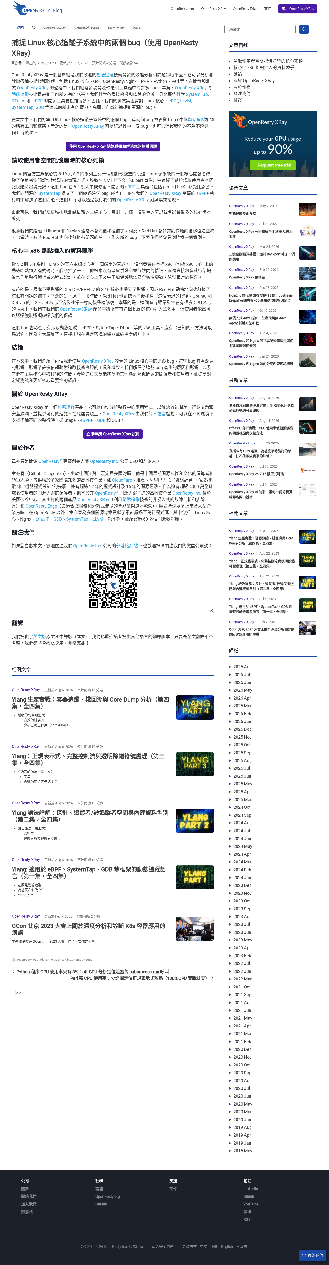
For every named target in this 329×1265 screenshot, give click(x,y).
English (227, 1247)
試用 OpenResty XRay (298, 9)
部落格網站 (127, 545)
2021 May (242, 1017)
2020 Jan (242, 1119)
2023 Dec (242, 885)
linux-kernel (115, 27)
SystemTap (197, 94)
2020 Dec (242, 1049)
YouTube (250, 1204)
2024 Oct (241, 807)
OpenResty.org (107, 1196)
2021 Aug (242, 1002)
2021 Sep (242, 994)
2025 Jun (242, 776)
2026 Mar (242, 705)
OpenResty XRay (213, 9)
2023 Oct (241, 900)
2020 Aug (242, 1080)
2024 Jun (242, 838)
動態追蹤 (105, 74)
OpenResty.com (182, 9)
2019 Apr (242, 1135)
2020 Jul (241, 1088)
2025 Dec (242, 729)
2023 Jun (242, 932)
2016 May (242, 1150)
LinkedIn (250, 1188)
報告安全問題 (163, 1247)
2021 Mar (242, 1033)
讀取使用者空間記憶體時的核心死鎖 (268, 61)
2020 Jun (242, 1096)
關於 (25, 1188)
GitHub (101, 1204)
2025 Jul (241, 768)
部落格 (27, 1212)
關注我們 (242, 93)
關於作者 (242, 87)
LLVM (185, 100)
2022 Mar (242, 978)
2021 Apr (242, 1025)
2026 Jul (241, 674)
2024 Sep (242, 815)
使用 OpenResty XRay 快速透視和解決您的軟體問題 (113, 146)
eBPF (38, 100)
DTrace (18, 100)
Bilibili (248, 1196)
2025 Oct (241, 744)
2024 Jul (241, 830)
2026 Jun (242, 682)
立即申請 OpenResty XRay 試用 (113, 434)
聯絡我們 (29, 1196)
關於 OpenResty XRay (254, 80)
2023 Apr (242, 947)
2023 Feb (242, 955)
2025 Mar (242, 799)
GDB (39, 107)
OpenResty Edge (245, 9)
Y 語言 (160, 413)
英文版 (39, 636)
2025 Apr (242, 791)
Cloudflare (122, 480)
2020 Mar (242, 1111)
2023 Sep (242, 908)
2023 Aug (242, 916)
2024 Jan (242, 877)
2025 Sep (242, 752)
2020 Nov (242, 1057)
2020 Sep (242, 1072)
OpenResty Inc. (104, 461)
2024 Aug (242, 822)
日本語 (241, 1247)
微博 (247, 1212)
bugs (136, 27)
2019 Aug (242, 1127)
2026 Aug (242, 666)
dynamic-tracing (86, 27)
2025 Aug (242, 760)
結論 (237, 74)
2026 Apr (242, 698)
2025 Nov (242, 737)
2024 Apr (242, 854)
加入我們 (29, 1204)
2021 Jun (242, 1010)
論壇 (99, 1188)
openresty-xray (54, 27)
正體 (214, 1247)
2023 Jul (241, 924)
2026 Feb (242, 713)
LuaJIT (42, 519)
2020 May (242, 1103)
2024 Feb (242, 869)
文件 (267, 9)
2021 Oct (241, 986)
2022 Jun (242, 971)
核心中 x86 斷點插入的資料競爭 (263, 67)
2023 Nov (242, 893)
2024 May (242, 846)
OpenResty (50, 461)
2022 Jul (241, 963)
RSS (247, 1219)
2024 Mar (242, 861)
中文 (203, 1247)
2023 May (242, 939)
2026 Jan (242, 721)
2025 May (242, 783)
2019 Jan (242, 1143)
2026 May (242, 690)
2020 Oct (241, 1064)
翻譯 (237, 100)
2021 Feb (242, 1041)
